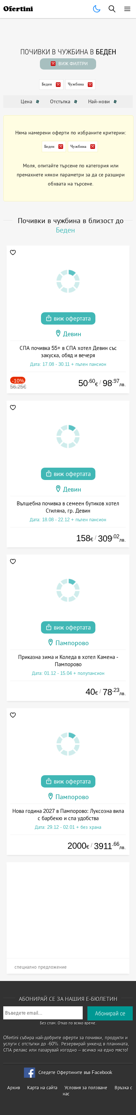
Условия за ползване (86, 1087)
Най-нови (99, 101)
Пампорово (72, 643)
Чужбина (76, 84)
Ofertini (18, 9)
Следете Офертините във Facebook (75, 1072)
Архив (13, 1087)
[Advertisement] (68, 907)
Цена (27, 101)
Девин (72, 334)
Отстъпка (61, 101)
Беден (47, 84)
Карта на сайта (42, 1087)
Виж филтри (72, 63)
